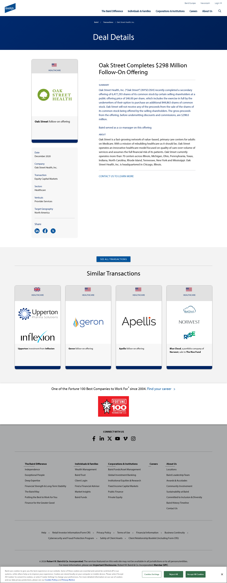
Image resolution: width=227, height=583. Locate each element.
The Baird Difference (112, 11)
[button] (220, 11)
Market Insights (83, 491)
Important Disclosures (105, 564)
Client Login (81, 480)
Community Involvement (179, 486)
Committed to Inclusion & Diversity (184, 497)
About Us (207, 11)
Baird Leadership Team (178, 474)
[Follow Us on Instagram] (133, 438)
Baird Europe (190, 3)
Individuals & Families (139, 11)
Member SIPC (161, 564)
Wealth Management (86, 469)
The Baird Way (32, 491)
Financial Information (147, 532)
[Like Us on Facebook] (94, 438)
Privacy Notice (68, 580)
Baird (96, 22)
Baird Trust (80, 474)
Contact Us (171, 508)
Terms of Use (123, 532)
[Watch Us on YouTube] (117, 438)
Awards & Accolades (176, 480)
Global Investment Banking (122, 474)
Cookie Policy (51, 580)
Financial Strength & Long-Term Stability (45, 486)
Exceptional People (35, 474)
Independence (32, 469)
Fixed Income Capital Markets (123, 486)
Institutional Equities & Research (124, 480)
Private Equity (115, 497)
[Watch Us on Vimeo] (125, 438)
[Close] (222, 574)
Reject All (173, 574)
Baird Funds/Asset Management (124, 469)
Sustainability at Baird (177, 491)
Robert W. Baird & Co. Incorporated (65, 561)
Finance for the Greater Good (40, 502)
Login (217, 3)
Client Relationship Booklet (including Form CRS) (154, 538)
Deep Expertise (32, 480)
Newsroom (205, 3)
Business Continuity (175, 532)
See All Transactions (113, 259)
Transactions (108, 22)
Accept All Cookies (195, 574)
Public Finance (115, 491)
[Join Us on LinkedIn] (101, 438)
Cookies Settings (151, 574)
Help (43, 532)
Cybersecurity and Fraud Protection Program (71, 538)
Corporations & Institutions (170, 11)
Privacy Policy (104, 532)
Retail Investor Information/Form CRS (71, 532)
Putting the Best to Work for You (41, 497)
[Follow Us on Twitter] (109, 438)
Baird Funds (81, 497)
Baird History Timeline (177, 502)
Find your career (159, 388)
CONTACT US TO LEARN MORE (116, 176)
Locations (171, 469)
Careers (193, 11)
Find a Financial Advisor (87, 486)
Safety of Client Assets (111, 538)
